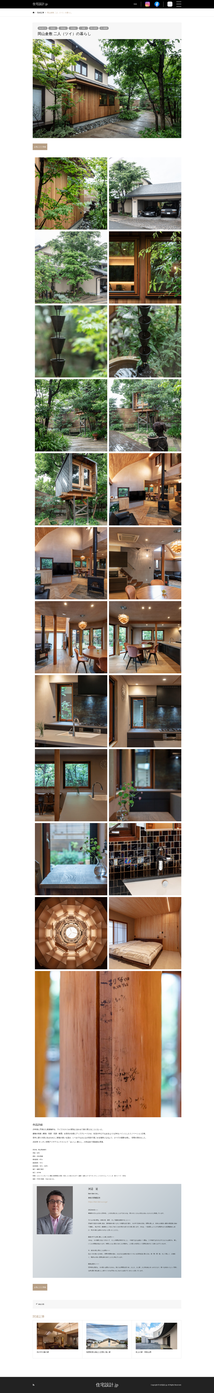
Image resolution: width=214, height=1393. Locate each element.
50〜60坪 (94, 28)
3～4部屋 (104, 28)
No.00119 (42, 28)
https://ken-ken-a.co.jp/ (97, 1202)
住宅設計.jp (107, 1384)
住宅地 (73, 28)
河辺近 (53, 28)
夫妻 (83, 28)
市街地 (63, 28)
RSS (33, 1385)
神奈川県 (41, 1304)
